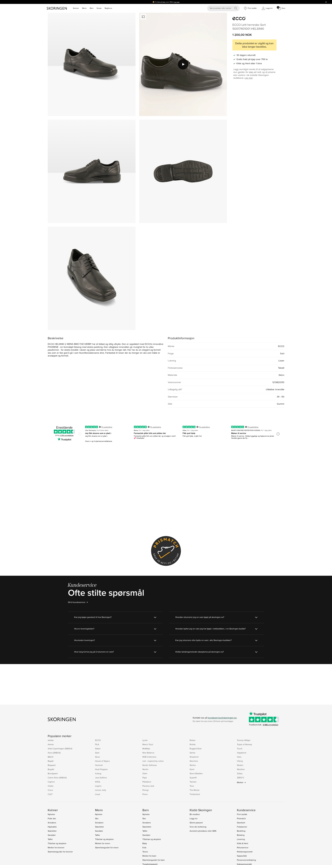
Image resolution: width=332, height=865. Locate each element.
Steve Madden (196, 773)
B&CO (50, 757)
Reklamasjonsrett (245, 851)
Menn (84, 8)
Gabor (98, 748)
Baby (144, 843)
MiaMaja (146, 748)
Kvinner (76, 8)
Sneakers (52, 822)
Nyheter (51, 814)
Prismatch (241, 818)
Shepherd (194, 757)
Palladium (146, 781)
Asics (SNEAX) (54, 752)
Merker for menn (102, 843)
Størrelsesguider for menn (107, 847)
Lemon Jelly (100, 790)
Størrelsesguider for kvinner (60, 851)
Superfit (193, 777)
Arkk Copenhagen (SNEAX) (60, 748)
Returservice (242, 847)
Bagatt (51, 761)
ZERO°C (240, 777)
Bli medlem (195, 814)
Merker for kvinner (56, 847)
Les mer (177, 2)
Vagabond (241, 752)
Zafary (240, 773)
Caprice (51, 781)
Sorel (192, 769)
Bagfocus (108, 8)
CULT (50, 794)
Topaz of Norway (244, 744)
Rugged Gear (196, 748)
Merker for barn (149, 855)
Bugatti (51, 769)
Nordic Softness (149, 765)
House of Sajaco (102, 761)
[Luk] (326, 2)
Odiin (144, 773)
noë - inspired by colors (153, 761)
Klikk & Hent (242, 843)
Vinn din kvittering (198, 826)
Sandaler (52, 835)
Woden (240, 765)
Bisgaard (52, 765)
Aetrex (51, 744)
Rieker (192, 740)
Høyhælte (52, 826)
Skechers (194, 761)
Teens (145, 851)
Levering (241, 839)
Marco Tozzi (147, 744)
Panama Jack (148, 786)
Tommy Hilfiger (243, 740)
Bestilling (241, 831)
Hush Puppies (101, 769)
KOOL (97, 781)
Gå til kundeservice (76, 602)
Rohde (193, 744)
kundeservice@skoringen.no (222, 717)
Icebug (98, 773)
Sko (96, 818)
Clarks (50, 786)
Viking (240, 761)
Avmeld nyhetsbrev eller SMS (203, 831)
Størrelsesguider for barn (153, 860)
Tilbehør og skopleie (57, 843)
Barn (92, 8)
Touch (239, 748)
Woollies (241, 769)
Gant (97, 752)
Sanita (192, 752)
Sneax (99, 8)
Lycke (145, 740)
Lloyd (97, 794)
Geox (97, 757)
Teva (192, 786)
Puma (144, 794)
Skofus (193, 765)
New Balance (148, 752)
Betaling (240, 835)
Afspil (183, 64)
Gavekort (241, 822)
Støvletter (52, 831)
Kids (144, 847)
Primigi (145, 790)
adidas (51, 740)
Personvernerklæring (246, 860)
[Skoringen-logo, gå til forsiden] (57, 8)
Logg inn (194, 818)
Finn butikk (242, 814)
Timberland (195, 794)
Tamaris (193, 781)
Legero (98, 786)
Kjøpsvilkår (242, 855)
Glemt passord (196, 822)
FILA (97, 744)
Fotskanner (242, 826)
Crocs (50, 790)
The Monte (194, 790)
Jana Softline (101, 777)
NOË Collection (149, 757)
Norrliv (145, 769)
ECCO (98, 740)
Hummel (99, 765)
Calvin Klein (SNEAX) (57, 777)
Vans (239, 757)
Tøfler (50, 839)
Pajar (144, 777)
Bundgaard (53, 773)
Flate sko (52, 818)
